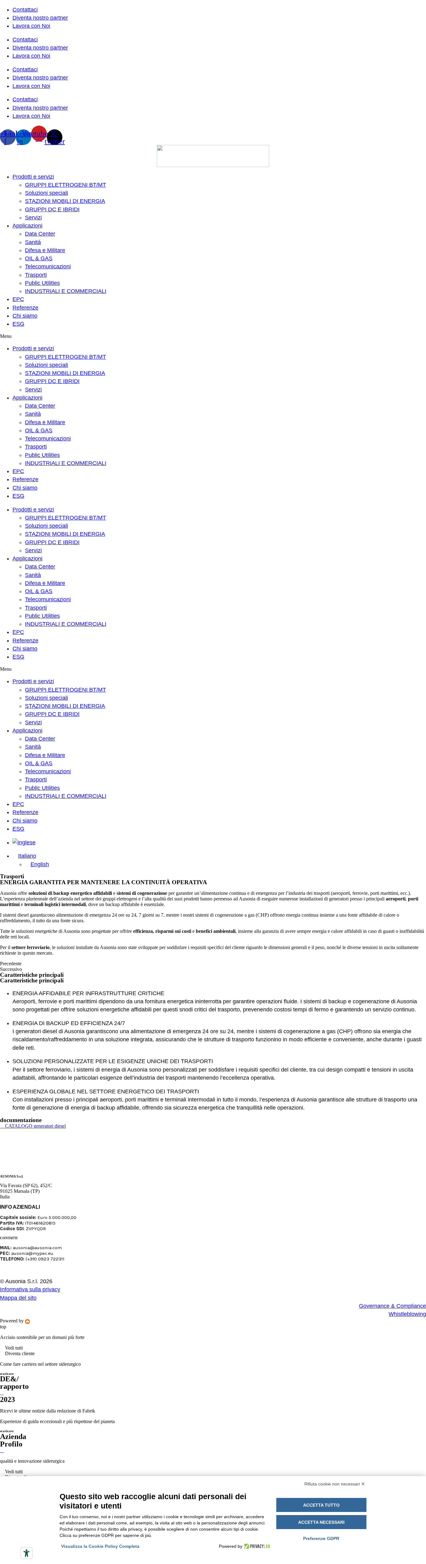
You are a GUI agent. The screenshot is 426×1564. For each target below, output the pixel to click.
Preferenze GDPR (321, 1538)
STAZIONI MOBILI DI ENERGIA (65, 201)
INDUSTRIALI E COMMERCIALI (65, 291)
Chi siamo (24, 316)
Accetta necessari (321, 1522)
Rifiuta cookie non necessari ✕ (334, 1483)
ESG (18, 324)
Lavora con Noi (31, 26)
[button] (213, 336)
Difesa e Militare (45, 250)
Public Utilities (42, 283)
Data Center (40, 234)
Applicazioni (27, 226)
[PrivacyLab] (256, 1546)
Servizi (33, 217)
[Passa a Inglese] (24, 842)
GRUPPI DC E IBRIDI (52, 209)
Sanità (33, 242)
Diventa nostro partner (40, 18)
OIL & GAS (38, 258)
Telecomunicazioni (48, 266)
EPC (18, 299)
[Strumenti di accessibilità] (26, 1553)
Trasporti (36, 275)
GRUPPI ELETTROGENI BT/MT (65, 185)
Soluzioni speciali (46, 193)
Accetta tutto (321, 1505)
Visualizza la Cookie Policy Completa (100, 1546)
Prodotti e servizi (33, 177)
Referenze (25, 308)
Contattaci (25, 10)
